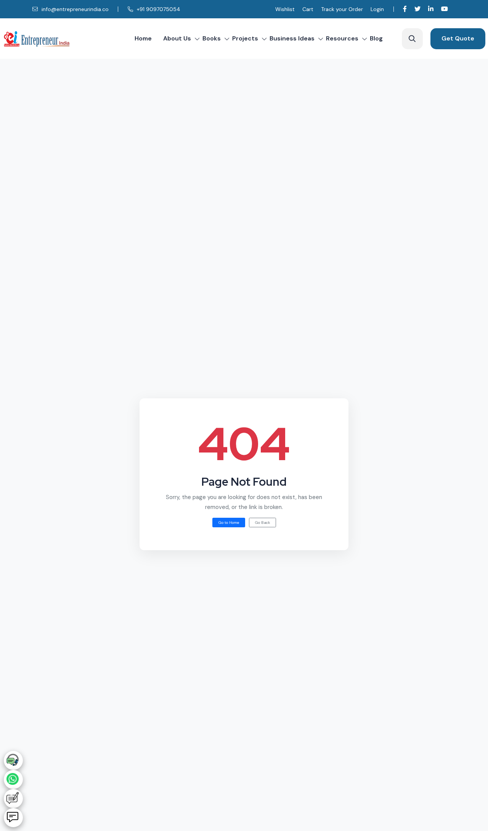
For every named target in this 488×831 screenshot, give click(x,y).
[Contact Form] (13, 798)
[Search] (412, 38)
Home (143, 38)
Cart (307, 9)
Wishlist (285, 9)
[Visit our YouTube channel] (444, 9)
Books (211, 38)
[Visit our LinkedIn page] (430, 9)
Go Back (262, 522)
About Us (177, 38)
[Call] (13, 760)
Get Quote (457, 38)
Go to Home (228, 522)
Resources (342, 38)
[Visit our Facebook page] (405, 9)
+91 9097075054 (157, 9)
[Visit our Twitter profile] (417, 9)
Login (377, 9)
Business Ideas (292, 38)
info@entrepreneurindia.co (74, 9)
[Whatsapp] (13, 779)
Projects (245, 38)
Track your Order (342, 9)
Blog (376, 38)
